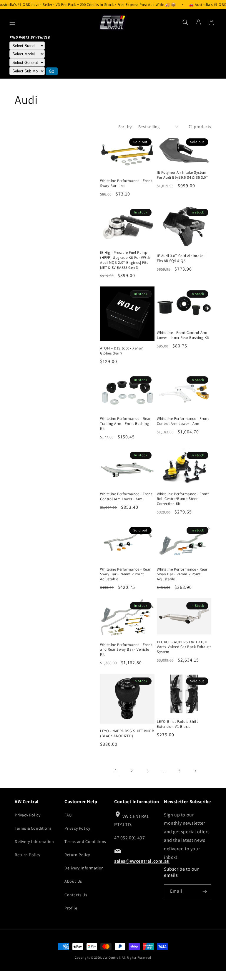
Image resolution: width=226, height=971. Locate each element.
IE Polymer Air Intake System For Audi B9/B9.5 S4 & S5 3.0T (182, 175)
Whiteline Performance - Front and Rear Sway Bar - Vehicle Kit (126, 649)
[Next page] (195, 771)
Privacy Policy (27, 815)
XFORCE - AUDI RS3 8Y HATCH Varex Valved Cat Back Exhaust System (184, 647)
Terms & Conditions (33, 828)
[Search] (185, 22)
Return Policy (27, 854)
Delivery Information (34, 841)
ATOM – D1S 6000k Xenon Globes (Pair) (121, 351)
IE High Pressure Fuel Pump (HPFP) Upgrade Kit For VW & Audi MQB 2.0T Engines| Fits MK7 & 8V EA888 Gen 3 (125, 260)
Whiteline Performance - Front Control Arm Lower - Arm (183, 421)
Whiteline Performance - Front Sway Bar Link (126, 183)
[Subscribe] (204, 891)
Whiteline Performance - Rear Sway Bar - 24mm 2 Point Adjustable (125, 574)
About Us (73, 881)
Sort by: (125, 126)
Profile (70, 908)
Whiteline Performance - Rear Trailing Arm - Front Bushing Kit (125, 423)
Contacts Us (75, 894)
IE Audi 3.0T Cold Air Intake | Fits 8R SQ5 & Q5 (181, 258)
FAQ (68, 815)
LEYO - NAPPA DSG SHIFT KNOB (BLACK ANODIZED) (127, 733)
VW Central (111, 957)
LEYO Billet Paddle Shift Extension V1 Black (177, 724)
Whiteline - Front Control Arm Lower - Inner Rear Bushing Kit (183, 335)
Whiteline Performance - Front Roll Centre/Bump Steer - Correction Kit (183, 499)
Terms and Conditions (85, 841)
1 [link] (116, 771)
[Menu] (12, 22)
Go (52, 71)
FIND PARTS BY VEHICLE (29, 37)
